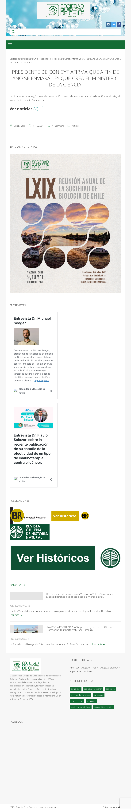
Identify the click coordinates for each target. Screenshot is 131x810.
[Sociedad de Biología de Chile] (63, 10)
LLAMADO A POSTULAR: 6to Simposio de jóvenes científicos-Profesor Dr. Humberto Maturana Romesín (79, 628)
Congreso (110, 688)
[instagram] (108, 24)
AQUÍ (37, 108)
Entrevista (98, 694)
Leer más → (16, 614)
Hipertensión (77, 701)
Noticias (75, 125)
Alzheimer (75, 688)
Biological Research (93, 688)
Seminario (91, 701)
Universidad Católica (103, 707)
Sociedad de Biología (80, 707)
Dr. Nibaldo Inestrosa (80, 694)
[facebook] (119, 24)
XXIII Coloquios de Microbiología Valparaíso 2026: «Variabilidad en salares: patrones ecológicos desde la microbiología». (81, 595)
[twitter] (113, 24)
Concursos (17, 585)
